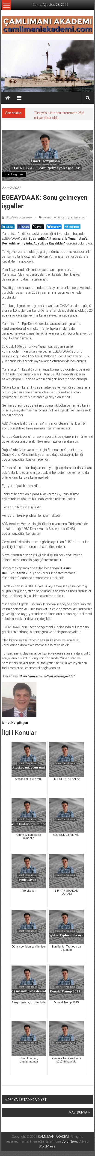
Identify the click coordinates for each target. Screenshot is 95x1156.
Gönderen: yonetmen (18, 217)
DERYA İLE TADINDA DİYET (27, 1100)
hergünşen (59, 217)
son (84, 217)
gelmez (47, 217)
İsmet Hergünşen (14, 174)
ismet (77, 217)
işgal (70, 217)
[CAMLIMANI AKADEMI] (7, 98)
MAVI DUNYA (78, 1112)
